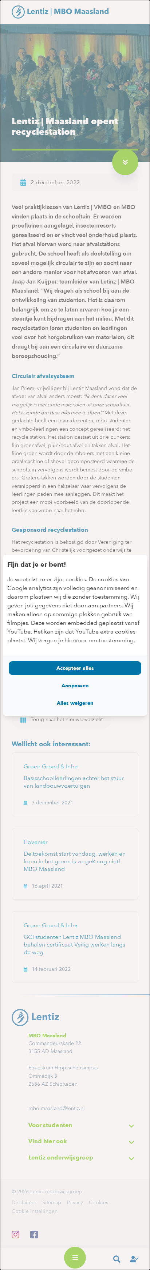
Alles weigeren (75, 703)
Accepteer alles (75, 668)
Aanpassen (75, 685)
